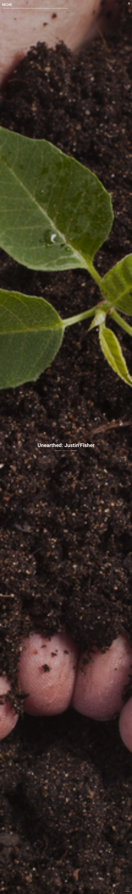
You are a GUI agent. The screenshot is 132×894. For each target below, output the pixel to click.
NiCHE (7, 5)
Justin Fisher (74, 450)
